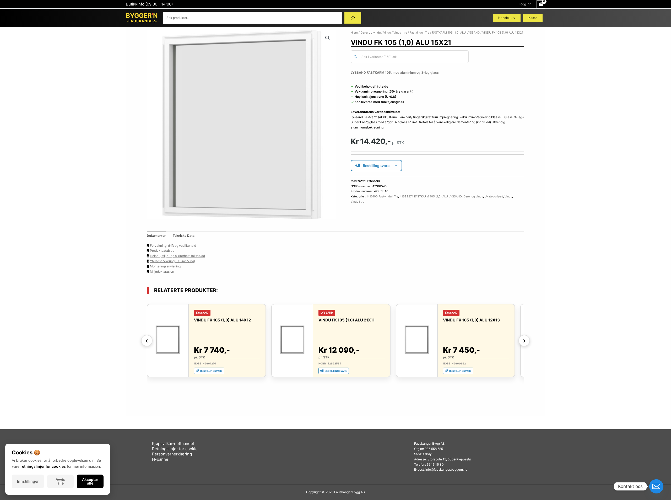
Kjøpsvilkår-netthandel (173, 443)
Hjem (354, 32)
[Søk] (352, 18)
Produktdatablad (162, 250)
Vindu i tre (400, 32)
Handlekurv (506, 18)
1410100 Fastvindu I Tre (382, 196)
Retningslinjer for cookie (175, 448)
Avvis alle (60, 481)
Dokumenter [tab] (156, 236)
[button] (327, 38)
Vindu (387, 32)
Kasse (532, 18)
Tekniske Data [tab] (183, 236)
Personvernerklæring (172, 453)
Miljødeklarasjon (162, 271)
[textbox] (412, 57)
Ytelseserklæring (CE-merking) (172, 261)
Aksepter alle (90, 481)
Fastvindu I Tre (419, 32)
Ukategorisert (494, 196)
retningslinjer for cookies (43, 466)
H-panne (160, 459)
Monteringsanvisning (165, 266)
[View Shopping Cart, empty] (541, 4)
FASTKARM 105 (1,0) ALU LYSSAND (456, 32)
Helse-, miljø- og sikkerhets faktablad (177, 256)
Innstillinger (28, 481)
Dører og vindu (370, 32)
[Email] (656, 486)
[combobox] (410, 56)
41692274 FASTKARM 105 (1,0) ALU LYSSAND (431, 196)
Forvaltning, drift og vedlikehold (173, 246)
